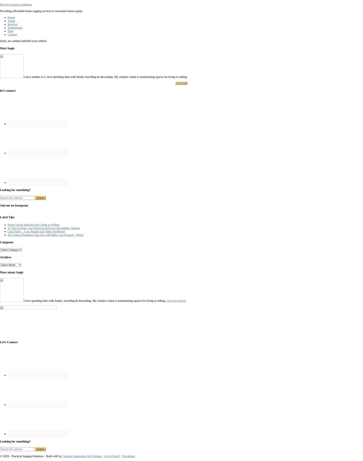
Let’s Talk (182, 83)
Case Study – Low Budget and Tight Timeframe (36, 231)
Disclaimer (128, 456)
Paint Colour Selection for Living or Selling (34, 224)
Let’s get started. (176, 300)
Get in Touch (112, 456)
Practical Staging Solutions (16, 4)
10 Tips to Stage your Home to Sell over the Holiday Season (44, 228)
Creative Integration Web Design (82, 456)
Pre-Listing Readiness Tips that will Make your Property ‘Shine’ (46, 235)
